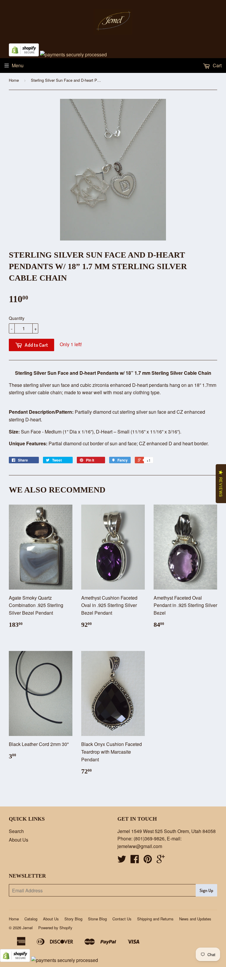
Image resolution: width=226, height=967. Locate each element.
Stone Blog (97, 919)
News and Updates (195, 919)
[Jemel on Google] (160, 860)
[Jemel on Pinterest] (147, 860)
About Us (18, 839)
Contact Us (122, 919)
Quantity (16, 318)
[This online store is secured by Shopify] (24, 54)
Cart (217, 65)
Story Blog (73, 919)
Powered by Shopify (55, 927)
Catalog (30, 919)
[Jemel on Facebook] (134, 860)
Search (16, 831)
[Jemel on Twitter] (121, 860)
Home (14, 80)
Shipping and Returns (155, 919)
